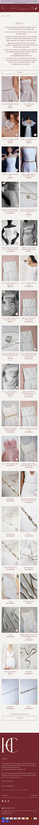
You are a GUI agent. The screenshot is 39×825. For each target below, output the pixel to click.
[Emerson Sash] (28, 553)
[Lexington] (10, 692)
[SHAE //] (10, 303)
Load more (19, 718)
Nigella (28, 534)
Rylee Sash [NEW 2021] (10, 567)
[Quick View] (17, 100)
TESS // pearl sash (28, 104)
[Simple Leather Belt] (10, 657)
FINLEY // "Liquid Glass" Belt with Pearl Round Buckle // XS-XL (28, 211)
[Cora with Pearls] (28, 586)
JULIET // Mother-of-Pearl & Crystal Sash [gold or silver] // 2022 (28, 355)
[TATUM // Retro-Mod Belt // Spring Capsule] (10, 377)
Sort (21, 72)
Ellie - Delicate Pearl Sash (10, 463)
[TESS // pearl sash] (28, 89)
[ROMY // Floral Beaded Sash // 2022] (28, 413)
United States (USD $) (9, 808)
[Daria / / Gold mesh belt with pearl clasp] (28, 159)
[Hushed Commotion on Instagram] (6, 801)
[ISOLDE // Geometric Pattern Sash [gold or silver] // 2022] (28, 377)
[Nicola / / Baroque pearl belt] (10, 159)
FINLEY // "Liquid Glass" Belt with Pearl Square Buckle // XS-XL (10, 355)
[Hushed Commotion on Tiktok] (8, 801)
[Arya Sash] (28, 657)
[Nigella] (28, 519)
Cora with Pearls (28, 601)
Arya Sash (29, 671)
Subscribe (34, 795)
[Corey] (10, 620)
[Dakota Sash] (10, 519)
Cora (10, 601)
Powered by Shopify (7, 813)
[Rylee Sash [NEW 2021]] (10, 553)
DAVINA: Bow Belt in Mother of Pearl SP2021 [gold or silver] (28, 636)
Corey (10, 635)
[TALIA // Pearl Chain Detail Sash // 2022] (10, 268)
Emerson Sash (28, 567)
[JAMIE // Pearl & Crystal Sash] (28, 268)
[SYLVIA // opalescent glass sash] (10, 89)
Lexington (10, 706)
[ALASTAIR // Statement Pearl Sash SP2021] (10, 413)
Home (3, 16)
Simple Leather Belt (10, 671)
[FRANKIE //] (28, 233)
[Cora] (10, 586)
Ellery (29, 706)
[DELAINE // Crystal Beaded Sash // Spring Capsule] (10, 194)
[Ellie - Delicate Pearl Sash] (10, 449)
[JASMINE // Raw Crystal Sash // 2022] (28, 303)
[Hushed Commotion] (19, 8)
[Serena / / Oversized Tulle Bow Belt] (28, 124)
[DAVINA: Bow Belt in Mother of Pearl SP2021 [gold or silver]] (28, 620)
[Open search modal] (32, 8)
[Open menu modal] (2, 8)
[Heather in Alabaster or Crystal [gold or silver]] (28, 484)
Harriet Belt (10, 499)
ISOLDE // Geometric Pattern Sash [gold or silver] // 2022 (29, 393)
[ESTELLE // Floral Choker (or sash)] (10, 124)
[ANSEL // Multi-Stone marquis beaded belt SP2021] (28, 449)
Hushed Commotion (15, 810)
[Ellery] (28, 692)
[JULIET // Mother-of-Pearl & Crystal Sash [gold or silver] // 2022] (28, 338)
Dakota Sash (10, 534)
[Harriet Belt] (10, 484)
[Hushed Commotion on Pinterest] (3, 801)
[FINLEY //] (28, 194)
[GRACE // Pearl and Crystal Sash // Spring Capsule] (10, 233)
